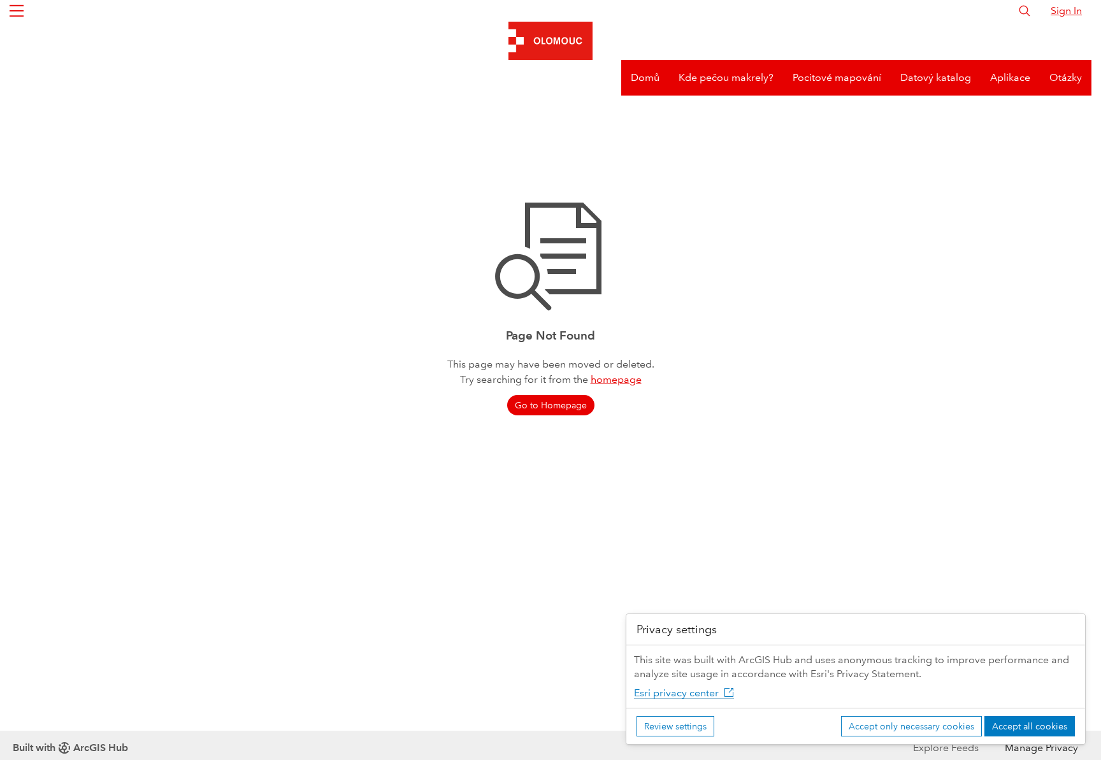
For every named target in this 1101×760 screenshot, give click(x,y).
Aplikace (1010, 77)
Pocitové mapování (837, 77)
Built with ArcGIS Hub (70, 748)
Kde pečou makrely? (726, 77)
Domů (645, 77)
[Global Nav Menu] (16, 11)
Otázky (1065, 77)
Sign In (1066, 10)
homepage (616, 379)
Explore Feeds (946, 748)
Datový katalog (935, 77)
